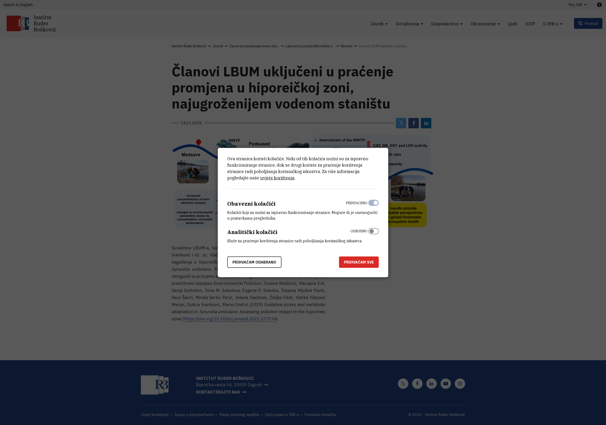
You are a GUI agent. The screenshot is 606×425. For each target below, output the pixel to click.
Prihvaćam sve (359, 262)
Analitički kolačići (252, 232)
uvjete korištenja (277, 178)
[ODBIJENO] (373, 235)
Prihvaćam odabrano (254, 262)
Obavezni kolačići (251, 203)
